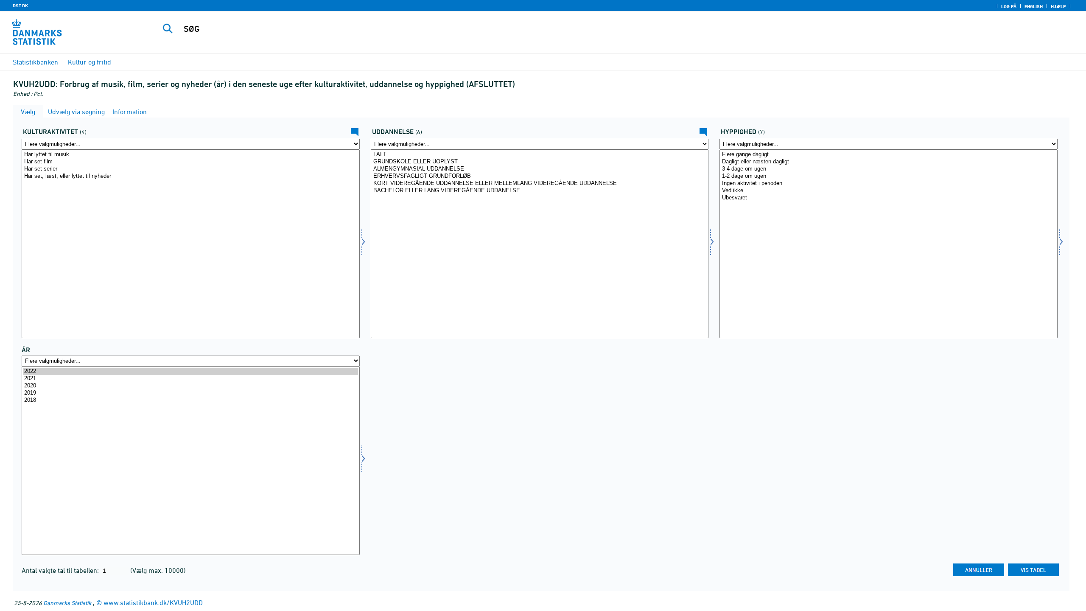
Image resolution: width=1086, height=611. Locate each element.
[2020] (190, 386)
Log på (1008, 6)
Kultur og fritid (89, 62)
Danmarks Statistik (67, 602)
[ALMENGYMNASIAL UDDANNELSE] (539, 169)
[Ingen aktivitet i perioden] (888, 183)
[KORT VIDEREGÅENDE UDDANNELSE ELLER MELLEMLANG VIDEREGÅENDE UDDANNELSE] (539, 183)
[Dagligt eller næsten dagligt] (888, 161)
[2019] (190, 393)
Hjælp (1058, 6)
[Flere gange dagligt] (888, 154)
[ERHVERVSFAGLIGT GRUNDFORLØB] (539, 176)
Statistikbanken (35, 62)
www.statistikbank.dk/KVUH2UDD (153, 602)
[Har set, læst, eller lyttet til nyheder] (190, 176)
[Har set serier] (190, 169)
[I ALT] (539, 154)
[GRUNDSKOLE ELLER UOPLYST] (539, 161)
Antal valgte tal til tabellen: (61, 570)
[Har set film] (190, 161)
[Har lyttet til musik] (190, 154)
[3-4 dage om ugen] (888, 169)
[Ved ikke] (888, 190)
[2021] (190, 378)
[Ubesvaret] (888, 198)
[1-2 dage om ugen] (888, 176)
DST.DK (20, 5)
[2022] (190, 371)
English (1033, 6)
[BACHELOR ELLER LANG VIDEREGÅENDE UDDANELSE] (539, 190)
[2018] (190, 400)
